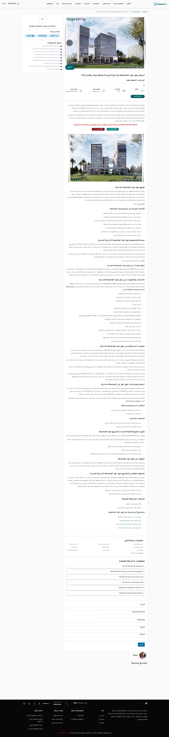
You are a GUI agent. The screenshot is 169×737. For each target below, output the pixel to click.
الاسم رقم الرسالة (138, 612)
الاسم (142, 604)
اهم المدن (80, 716)
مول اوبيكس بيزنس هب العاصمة (130, 528)
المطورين (49, 4)
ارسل (141, 644)
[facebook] (39, 704)
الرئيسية (144, 11)
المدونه (101, 723)
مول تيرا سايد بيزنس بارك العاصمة (129, 517)
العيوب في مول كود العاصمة (52, 63)
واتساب (112, 129)
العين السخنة (67, 4)
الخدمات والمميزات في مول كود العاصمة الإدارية (46, 51)
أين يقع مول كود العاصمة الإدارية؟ (132, 566)
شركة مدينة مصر (57, 723)
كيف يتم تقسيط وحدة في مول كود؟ (132, 582)
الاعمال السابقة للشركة (53, 69)
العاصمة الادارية (135, 11)
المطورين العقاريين (77, 719)
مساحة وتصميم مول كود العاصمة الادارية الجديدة (46, 49)
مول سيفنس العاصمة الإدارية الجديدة (128, 524)
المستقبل (106, 4)
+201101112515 (12, 4)
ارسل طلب (138, 96)
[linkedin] (29, 704)
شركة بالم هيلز (58, 716)
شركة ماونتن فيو (57, 719)
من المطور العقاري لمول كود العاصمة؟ (131, 593)
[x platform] (34, 704)
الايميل (142, 627)
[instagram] (24, 704)
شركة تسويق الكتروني (63, 733)
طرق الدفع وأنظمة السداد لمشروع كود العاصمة (46, 60)
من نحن (101, 716)
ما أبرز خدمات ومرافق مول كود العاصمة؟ (131, 587)
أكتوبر (129, 4)
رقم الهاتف (140, 620)
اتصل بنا (97, 129)
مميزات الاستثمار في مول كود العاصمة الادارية (47, 54)
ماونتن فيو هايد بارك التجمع (35, 720)
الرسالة (142, 634)
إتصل (53, 36)
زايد (57, 4)
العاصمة (96, 4)
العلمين (78, 4)
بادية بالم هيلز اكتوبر (36, 725)
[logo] (160, 4)
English (4, 3)
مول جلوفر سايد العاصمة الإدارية (130, 521)
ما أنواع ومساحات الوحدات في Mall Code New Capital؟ (127, 571)
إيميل (29, 36)
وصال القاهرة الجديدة (35, 729)
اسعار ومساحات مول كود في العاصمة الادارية (47, 57)
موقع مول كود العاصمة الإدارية (51, 46)
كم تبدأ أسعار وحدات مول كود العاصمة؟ (131, 577)
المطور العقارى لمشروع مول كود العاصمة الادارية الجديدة (44, 66)
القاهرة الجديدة (118, 4)
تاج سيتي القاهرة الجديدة (34, 716)
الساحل (87, 4)
